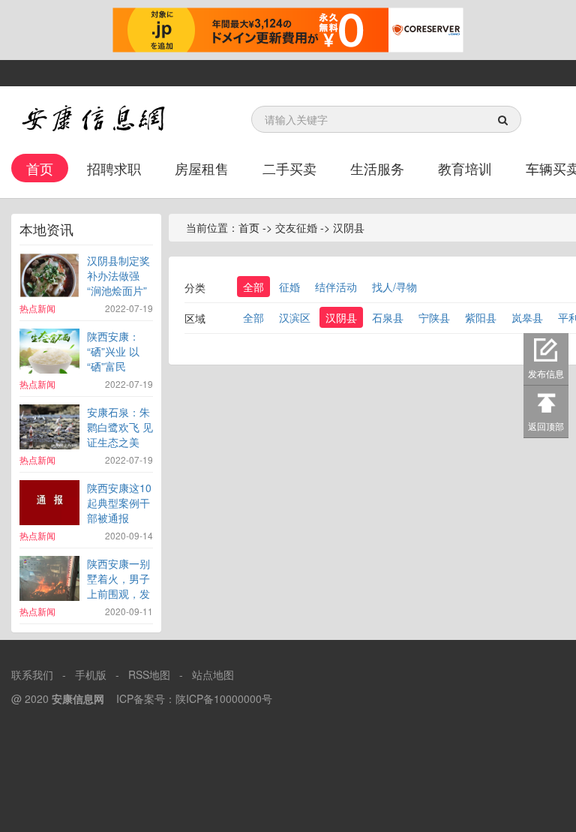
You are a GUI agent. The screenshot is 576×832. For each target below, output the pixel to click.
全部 (253, 286)
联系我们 (32, 674)
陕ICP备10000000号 (224, 698)
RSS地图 (149, 674)
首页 (39, 168)
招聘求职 (114, 168)
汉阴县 (341, 317)
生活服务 (377, 168)
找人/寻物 (394, 286)
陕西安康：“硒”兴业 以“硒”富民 (113, 351)
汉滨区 (294, 317)
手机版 (90, 674)
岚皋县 (527, 317)
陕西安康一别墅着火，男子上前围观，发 (118, 578)
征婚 (289, 286)
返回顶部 (546, 425)
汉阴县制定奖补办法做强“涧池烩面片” (118, 275)
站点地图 (213, 674)
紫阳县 (480, 317)
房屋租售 (202, 168)
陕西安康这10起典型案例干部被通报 (119, 502)
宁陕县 (434, 317)
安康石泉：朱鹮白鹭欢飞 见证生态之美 (120, 426)
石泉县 (388, 317)
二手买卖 (289, 168)
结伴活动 (336, 286)
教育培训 (465, 168)
